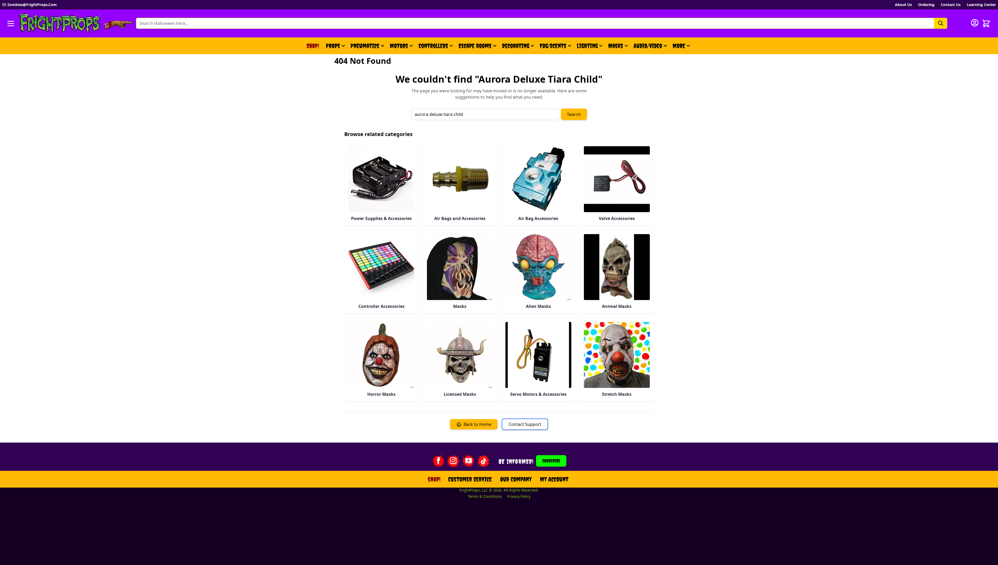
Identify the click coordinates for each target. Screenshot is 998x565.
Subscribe (551, 461)
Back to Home (477, 424)
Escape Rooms (475, 45)
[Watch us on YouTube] (468, 460)
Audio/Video (648, 45)
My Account (554, 479)
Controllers (433, 45)
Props (333, 45)
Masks (615, 45)
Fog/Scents (553, 45)
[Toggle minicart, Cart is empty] (986, 23)
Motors (399, 45)
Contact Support (525, 424)
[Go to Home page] (59, 23)
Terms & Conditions (485, 496)
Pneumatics (365, 45)
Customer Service (470, 479)
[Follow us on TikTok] (483, 460)
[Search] (940, 23)
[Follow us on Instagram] (453, 460)
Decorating (515, 45)
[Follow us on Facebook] (438, 460)
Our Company (516, 479)
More (682, 48)
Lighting (587, 45)
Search (574, 114)
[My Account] (974, 22)
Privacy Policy (519, 496)
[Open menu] (10, 23)
